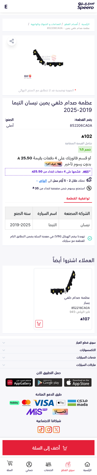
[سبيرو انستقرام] (48, 429)
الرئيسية (86, 23)
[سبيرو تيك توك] (41, 429)
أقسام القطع (71, 23)
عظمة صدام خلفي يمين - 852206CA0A (68, 27)
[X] (56, 429)
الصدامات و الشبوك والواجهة (46, 23)
